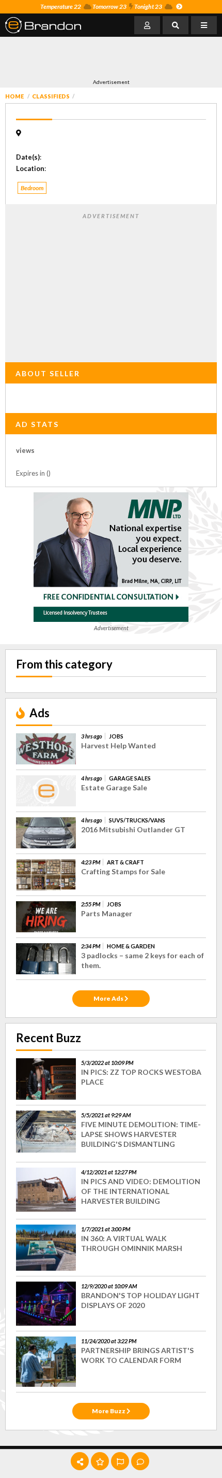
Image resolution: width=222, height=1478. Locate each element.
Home (14, 96)
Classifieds (51, 96)
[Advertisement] (87, 57)
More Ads (108, 998)
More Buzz (109, 1411)
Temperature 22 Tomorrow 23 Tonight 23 (101, 6)
